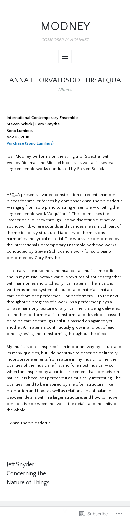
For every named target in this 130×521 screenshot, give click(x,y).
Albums (65, 89)
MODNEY (65, 26)
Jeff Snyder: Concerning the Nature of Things (28, 473)
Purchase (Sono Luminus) (30, 143)
